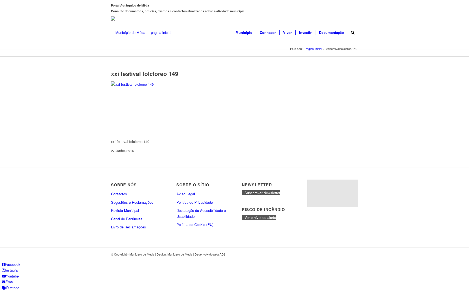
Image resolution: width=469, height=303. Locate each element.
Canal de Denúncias (126, 218)
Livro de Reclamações (128, 226)
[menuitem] (244, 32)
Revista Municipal (125, 210)
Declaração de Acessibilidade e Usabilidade (201, 213)
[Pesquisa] (352, 32)
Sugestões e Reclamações (132, 202)
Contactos (119, 193)
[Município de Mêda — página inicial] (141, 32)
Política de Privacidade (194, 202)
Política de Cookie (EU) (194, 224)
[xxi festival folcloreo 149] (151, 84)
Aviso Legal (185, 193)
